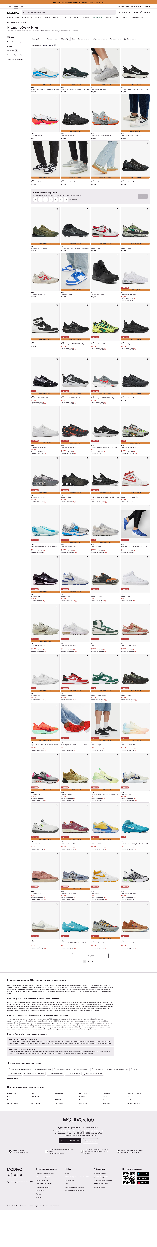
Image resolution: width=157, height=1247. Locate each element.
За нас (67, 1173)
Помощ (147, 6)
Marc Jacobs (83, 1103)
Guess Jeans (59, 1093)
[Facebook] (21, 1175)
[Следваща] (152, 2)
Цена (56, 39)
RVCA (105, 1096)
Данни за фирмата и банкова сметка (77, 1177)
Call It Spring (59, 1103)
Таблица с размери (100, 1173)
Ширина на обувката (100, 39)
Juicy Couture (35, 1103)
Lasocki (33, 1100)
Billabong (82, 1096)
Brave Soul (106, 1103)
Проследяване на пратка (44, 1183)
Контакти (39, 1197)
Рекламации (40, 1190)
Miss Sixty (130, 1100)
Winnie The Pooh (12, 1103)
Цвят (73, 39)
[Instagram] (9, 1175)
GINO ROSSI (35, 1096)
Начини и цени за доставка (45, 1173)
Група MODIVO (70, 1180)
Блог (66, 1183)
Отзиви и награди (99, 1187)
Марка (64, 39)
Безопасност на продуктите (103, 1180)
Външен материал (84, 39)
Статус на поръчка (42, 1180)
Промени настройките (34, 1206)
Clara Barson (83, 1093)
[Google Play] (143, 1174)
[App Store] (143, 1178)
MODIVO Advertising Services (74, 1187)
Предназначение (115, 39)
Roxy (8, 1096)
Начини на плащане (42, 1187)
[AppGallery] (143, 1182)
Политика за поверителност (51, 1206)
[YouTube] (15, 1175)
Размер (49, 39)
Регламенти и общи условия (74, 1190)
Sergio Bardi (106, 1093)
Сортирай (35, 39)
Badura (129, 1096)
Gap (80, 1100)
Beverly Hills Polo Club (134, 1093)
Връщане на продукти (43, 1177)
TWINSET (58, 1100)
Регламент (23, 1206)
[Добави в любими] (57, 50)
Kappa (33, 1093)
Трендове (121, 6)
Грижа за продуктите (101, 1177)
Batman (105, 1100)
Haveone (10, 1100)
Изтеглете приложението (134, 6)
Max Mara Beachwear (134, 1103)
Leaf (56, 1096)
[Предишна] (5, 2)
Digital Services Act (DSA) (102, 1183)
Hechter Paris (11, 1093)
